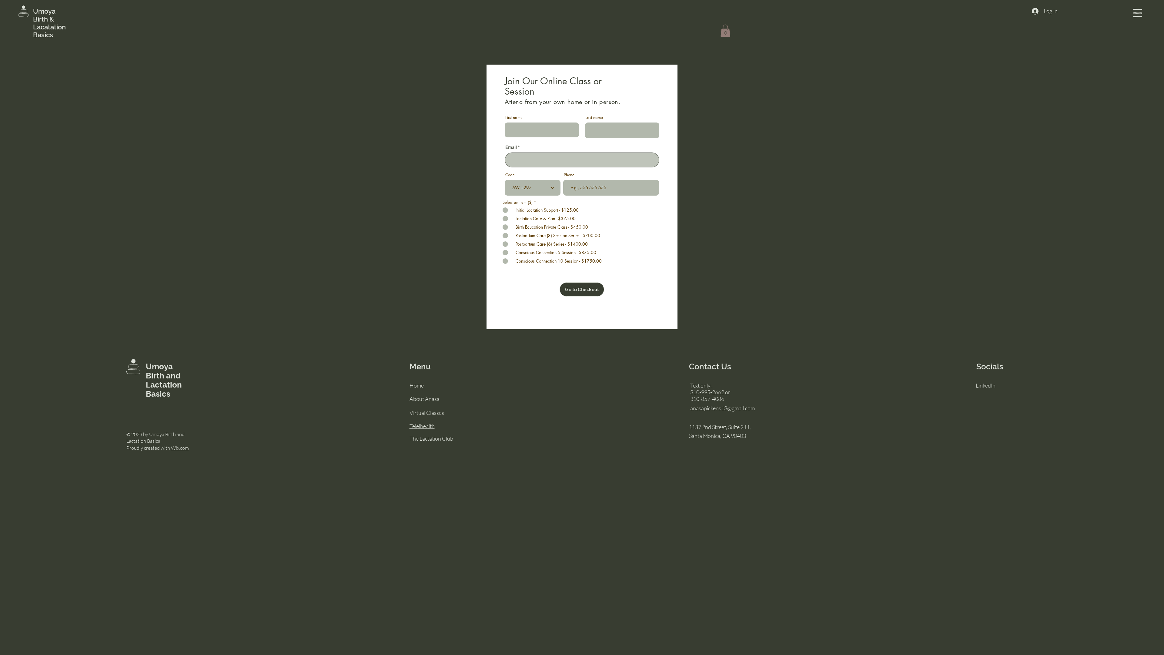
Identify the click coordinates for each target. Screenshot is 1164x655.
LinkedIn (985, 385)
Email (511, 147)
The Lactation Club (431, 438)
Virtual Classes (427, 412)
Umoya (45, 11)
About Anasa (425, 398)
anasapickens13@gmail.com (722, 408)
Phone (569, 175)
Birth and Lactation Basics (164, 384)
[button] (1137, 13)
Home (417, 385)
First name (514, 117)
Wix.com (180, 448)
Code (510, 175)
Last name (594, 117)
